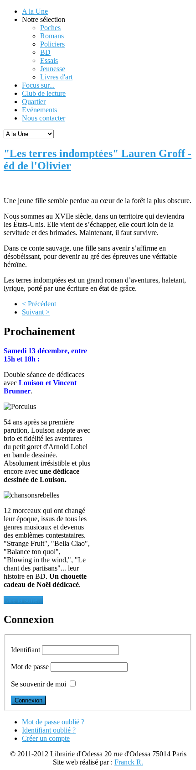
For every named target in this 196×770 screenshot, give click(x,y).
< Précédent (39, 304)
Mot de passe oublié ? (53, 722)
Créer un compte (46, 738)
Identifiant (25, 650)
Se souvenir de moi (38, 684)
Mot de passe (30, 666)
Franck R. (128, 762)
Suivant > (36, 312)
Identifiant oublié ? (49, 730)
